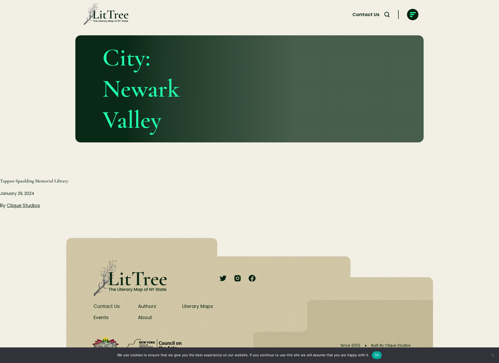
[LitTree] (104, 14)
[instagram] (237, 278)
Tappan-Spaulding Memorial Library (34, 181)
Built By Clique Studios (391, 345)
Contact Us (365, 14)
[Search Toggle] (387, 14)
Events (101, 317)
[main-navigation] (412, 14)
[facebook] (252, 278)
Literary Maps (197, 306)
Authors (147, 306)
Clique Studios (23, 205)
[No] (492, 355)
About (145, 317)
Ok (377, 355)
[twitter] (223, 278)
